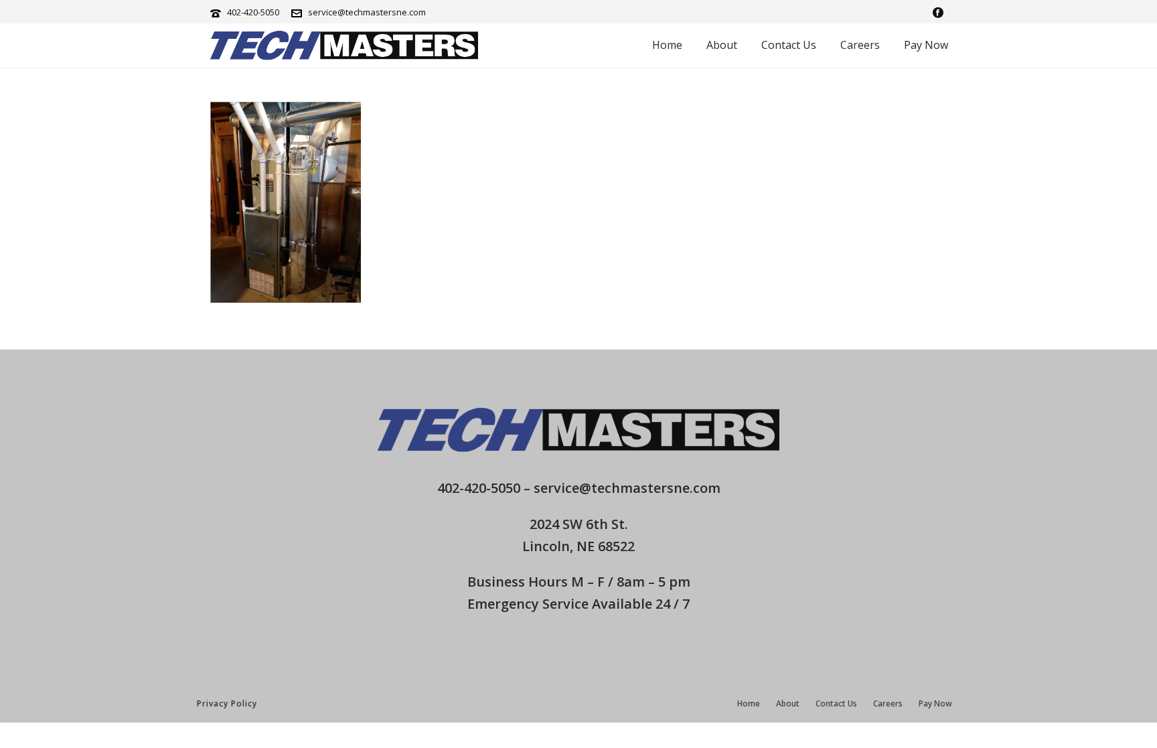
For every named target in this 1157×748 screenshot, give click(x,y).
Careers (860, 45)
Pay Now (926, 45)
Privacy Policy (227, 703)
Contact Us (788, 45)
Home (667, 45)
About (721, 45)
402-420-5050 (253, 12)
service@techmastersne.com (367, 12)
